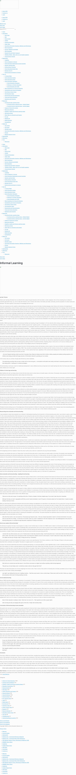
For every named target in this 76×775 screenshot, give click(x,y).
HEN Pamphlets (8, 51)
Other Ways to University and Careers (13, 115)
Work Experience (8, 47)
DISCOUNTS (5, 735)
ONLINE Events (8, 129)
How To (4, 74)
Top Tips (4, 714)
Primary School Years (7, 707)
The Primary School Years (10, 92)
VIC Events (7, 125)
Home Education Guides (10, 77)
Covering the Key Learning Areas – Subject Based (18, 104)
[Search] (15, 29)
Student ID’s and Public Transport (12, 53)
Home (3, 31)
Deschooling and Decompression (12, 95)
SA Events (7, 127)
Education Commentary (7, 686)
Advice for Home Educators (8, 680)
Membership (5, 136)
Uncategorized (5, 716)
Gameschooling (5, 687)
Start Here (7, 35)
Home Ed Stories (6, 695)
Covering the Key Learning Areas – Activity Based (18, 106)
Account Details (6, 733)
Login (3, 14)
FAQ (6, 37)
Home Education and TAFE (13, 86)
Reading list (7, 118)
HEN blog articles (9, 113)
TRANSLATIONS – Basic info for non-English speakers (17, 54)
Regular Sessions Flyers (10, 134)
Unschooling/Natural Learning (9, 718)
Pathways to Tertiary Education (14, 85)
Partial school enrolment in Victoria (13, 72)
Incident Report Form (7, 745)
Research (4, 709)
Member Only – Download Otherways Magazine (13, 736)
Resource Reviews (6, 711)
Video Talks (7, 44)
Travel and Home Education (11, 97)
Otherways (4, 138)
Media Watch (5, 702)
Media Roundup (8, 120)
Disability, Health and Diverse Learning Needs (12, 684)
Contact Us (4, 13)
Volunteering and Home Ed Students (13, 90)
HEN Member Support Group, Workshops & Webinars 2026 (15, 740)
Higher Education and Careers (9, 691)
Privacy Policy (3, 728)
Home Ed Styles (6, 696)
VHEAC (6, 40)
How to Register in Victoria (11, 61)
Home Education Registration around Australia (15, 63)
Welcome (4, 731)
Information (5, 33)
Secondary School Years (7, 712)
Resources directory (9, 109)
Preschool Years (6, 705)
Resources (4, 100)
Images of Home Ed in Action (11, 108)
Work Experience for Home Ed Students (14, 88)
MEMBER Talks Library (7, 742)
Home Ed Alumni (6, 693)
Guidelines (4, 743)
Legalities (7, 60)
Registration (5, 58)
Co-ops (6, 116)
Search (1, 29)
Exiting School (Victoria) (10, 67)
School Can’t (7, 38)
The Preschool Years (9, 93)
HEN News (4, 689)
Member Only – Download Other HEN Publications (13, 738)
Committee (4, 749)
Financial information (9, 42)
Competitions (8, 122)
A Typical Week (8, 76)
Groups (6, 132)
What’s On (4, 123)
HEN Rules (4, 747)
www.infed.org (6, 674)
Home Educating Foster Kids (11, 69)
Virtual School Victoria (10, 56)
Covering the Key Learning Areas (12, 102)
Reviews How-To (8, 70)
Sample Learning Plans (10, 65)
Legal (3, 700)
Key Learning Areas (6, 698)
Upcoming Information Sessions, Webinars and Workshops (18, 46)
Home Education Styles (10, 79)
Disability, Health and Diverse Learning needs (15, 111)
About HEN (4, 11)
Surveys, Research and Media (11, 49)
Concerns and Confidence (8, 682)
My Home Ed (5, 703)
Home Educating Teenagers (11, 81)
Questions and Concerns (10, 99)
